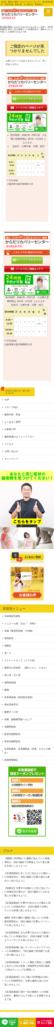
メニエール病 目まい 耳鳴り (20, 623)
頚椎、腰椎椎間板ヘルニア (18, 719)
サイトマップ (11, 459)
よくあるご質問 (12, 422)
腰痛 (6, 690)
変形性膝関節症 (12, 741)
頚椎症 (7, 645)
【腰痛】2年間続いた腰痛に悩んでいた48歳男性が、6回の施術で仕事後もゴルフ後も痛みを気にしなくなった (27, 862)
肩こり (7, 653)
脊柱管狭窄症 (11, 704)
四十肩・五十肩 (12, 675)
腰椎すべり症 (11, 712)
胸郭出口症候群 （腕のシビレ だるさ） (26, 667)
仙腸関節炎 (10, 726)
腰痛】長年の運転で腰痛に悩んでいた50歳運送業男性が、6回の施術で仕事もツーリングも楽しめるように (26, 921)
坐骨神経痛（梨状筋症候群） (19, 697)
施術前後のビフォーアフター (19, 436)
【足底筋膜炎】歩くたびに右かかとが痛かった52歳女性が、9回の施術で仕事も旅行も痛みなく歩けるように (27, 877)
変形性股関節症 (12, 734)
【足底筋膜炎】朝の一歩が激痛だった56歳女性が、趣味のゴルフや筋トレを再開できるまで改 (27, 995)
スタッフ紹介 (11, 407)
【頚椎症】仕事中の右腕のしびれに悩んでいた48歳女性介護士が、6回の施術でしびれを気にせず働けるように (27, 892)
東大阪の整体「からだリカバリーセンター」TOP (22, 27)
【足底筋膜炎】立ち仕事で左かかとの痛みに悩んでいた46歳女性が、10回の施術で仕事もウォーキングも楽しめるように (27, 936)
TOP (6, 400)
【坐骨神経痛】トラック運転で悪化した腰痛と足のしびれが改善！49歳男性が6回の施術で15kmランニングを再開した (27, 966)
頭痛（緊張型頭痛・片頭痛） (19, 631)
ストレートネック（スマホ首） (20, 660)
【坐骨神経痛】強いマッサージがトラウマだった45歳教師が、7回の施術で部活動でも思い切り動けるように (27, 951)
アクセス (9, 444)
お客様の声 (10, 429)
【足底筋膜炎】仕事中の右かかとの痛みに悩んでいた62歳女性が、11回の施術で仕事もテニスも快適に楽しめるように (27, 906)
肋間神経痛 (10, 682)
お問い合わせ (11, 451)
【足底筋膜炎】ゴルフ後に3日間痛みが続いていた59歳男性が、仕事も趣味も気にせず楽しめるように (26, 981)
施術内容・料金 (12, 414)
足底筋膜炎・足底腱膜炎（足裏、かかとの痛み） (27, 751)
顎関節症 (9, 638)
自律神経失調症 (13, 616)
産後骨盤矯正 (11, 760)
